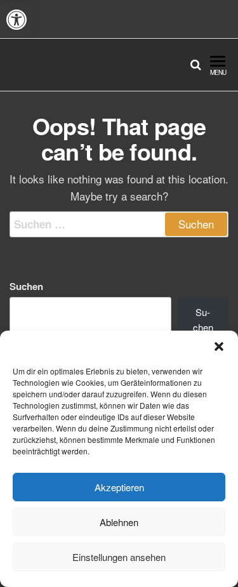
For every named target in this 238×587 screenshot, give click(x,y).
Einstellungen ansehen (119, 557)
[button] (16, 19)
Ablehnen (119, 522)
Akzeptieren (119, 487)
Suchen (26, 286)
